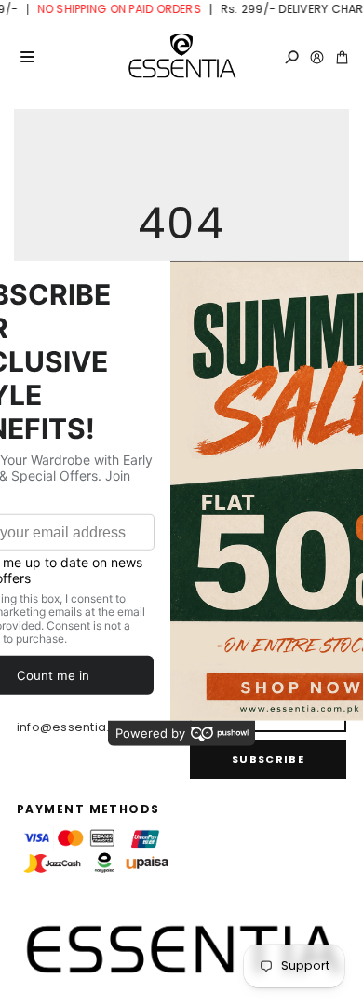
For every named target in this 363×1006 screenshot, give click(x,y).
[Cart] (342, 57)
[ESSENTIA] (181, 57)
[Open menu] (27, 57)
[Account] (317, 57)
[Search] (292, 57)
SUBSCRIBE (268, 759)
